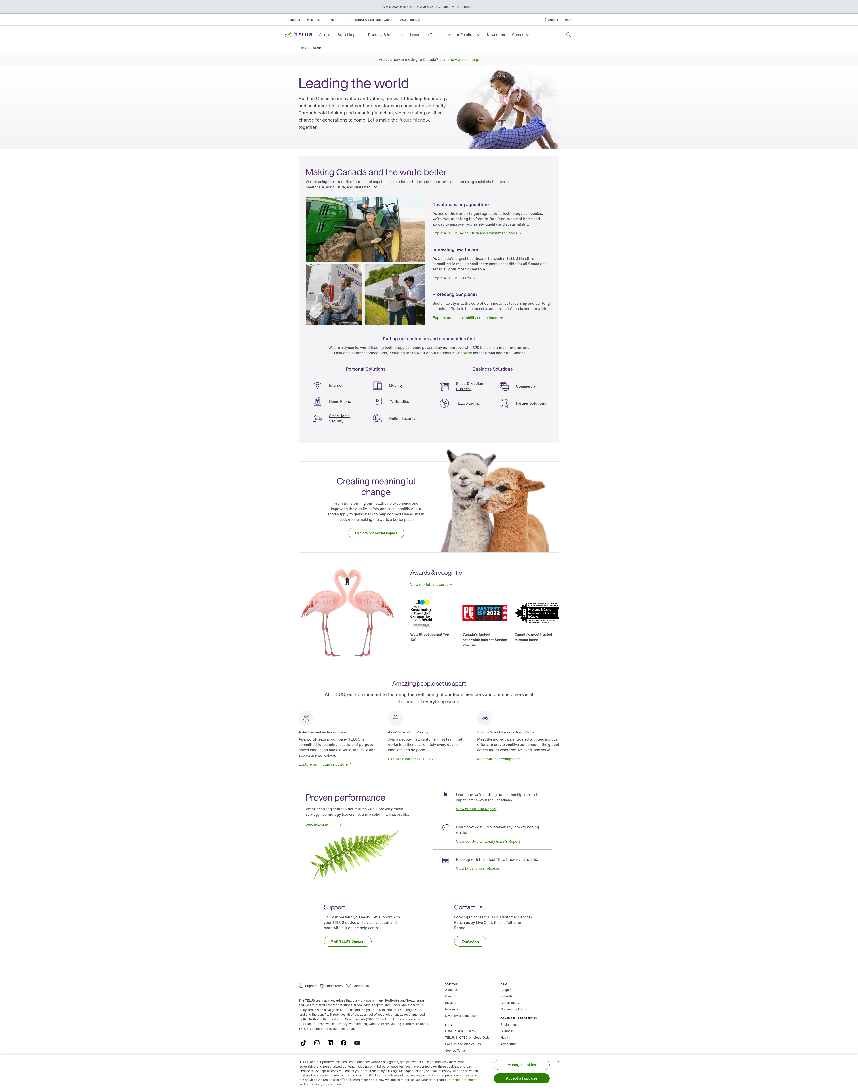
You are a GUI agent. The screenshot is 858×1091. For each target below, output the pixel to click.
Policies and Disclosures (463, 1044)
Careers (450, 996)
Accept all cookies (522, 1078)
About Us (451, 989)
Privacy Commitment (326, 1084)
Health (335, 19)
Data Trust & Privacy (460, 1031)
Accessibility (509, 1002)
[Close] (558, 1061)
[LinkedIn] (332, 1043)
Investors (451, 1002)
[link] (349, 35)
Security (506, 996)
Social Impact (410, 19)
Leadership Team (424, 34)
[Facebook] (345, 1043)
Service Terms (455, 1050)
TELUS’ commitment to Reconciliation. (327, 1028)
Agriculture (508, 1044)
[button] (463, 35)
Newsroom (496, 34)
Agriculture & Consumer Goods (370, 19)
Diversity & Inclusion (385, 34)
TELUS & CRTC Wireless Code (467, 1037)
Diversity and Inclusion (461, 1015)
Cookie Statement (463, 1080)
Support (506, 989)
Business (507, 1031)
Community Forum (513, 1009)
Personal (293, 19)
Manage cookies (521, 1064)
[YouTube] (359, 1043)
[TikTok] (305, 1043)
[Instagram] (318, 1043)
